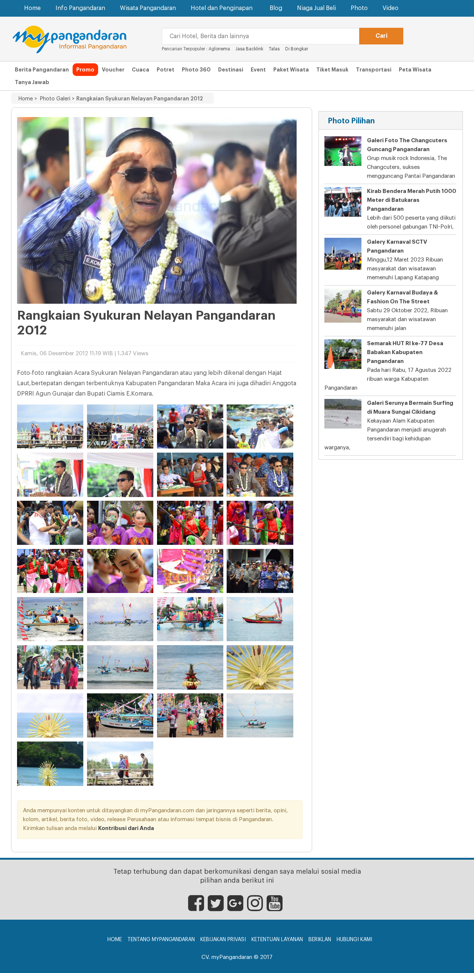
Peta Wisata (415, 69)
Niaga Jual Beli (316, 8)
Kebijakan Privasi (223, 939)
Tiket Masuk (332, 69)
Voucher (113, 69)
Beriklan (319, 939)
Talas (274, 49)
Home (32, 8)
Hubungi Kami (354, 939)
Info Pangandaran (80, 8)
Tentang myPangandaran (161, 939)
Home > (28, 98)
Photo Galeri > (55, 98)
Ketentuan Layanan (277, 939)
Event (258, 69)
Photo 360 (196, 69)
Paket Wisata (291, 69)
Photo (359, 8)
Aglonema (219, 49)
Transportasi (373, 69)
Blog (276, 8)
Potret (165, 69)
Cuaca (140, 69)
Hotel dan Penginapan (222, 8)
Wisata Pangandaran (148, 8)
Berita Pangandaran (42, 69)
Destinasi (230, 69)
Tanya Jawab (32, 82)
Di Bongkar (296, 49)
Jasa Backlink (249, 49)
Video (390, 8)
